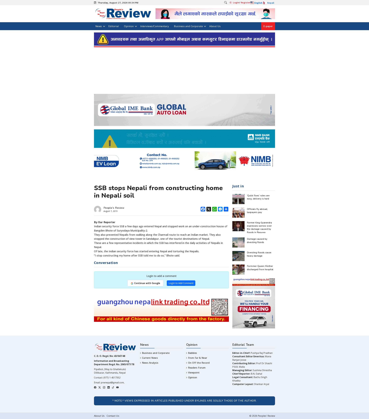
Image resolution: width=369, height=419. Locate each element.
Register (245, 2)
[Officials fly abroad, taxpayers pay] (238, 212)
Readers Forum (197, 367)
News (98, 26)
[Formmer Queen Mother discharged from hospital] (238, 269)
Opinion (129, 26)
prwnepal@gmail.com (112, 382)
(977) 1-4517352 (112, 377)
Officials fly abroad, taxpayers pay (257, 211)
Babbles (192, 353)
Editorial (113, 26)
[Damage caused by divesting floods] (238, 242)
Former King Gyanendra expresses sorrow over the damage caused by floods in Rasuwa (259, 227)
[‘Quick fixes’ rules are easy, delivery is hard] (238, 198)
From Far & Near (197, 357)
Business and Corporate (188, 26)
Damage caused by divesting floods (257, 240)
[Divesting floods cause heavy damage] (238, 255)
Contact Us (113, 415)
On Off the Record (199, 362)
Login (236, 2)
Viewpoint (194, 372)
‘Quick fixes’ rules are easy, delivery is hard (258, 197)
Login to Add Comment (181, 283)
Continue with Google (146, 283)
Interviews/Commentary (154, 26)
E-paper (268, 26)
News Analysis (150, 362)
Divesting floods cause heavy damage (259, 254)
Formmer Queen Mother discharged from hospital (260, 268)
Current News (150, 357)
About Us (215, 26)
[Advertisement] (184, 72)
